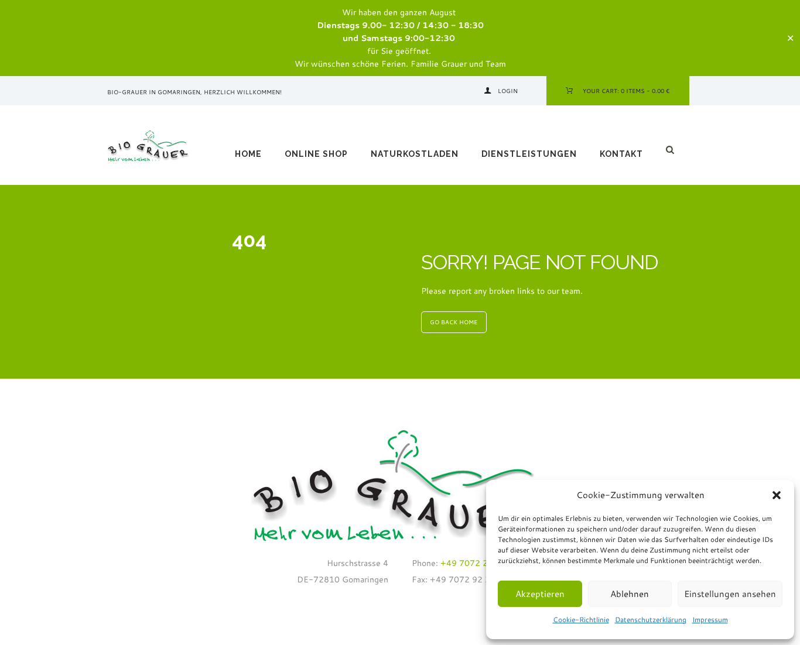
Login (508, 91)
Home (248, 154)
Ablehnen (629, 594)
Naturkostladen (415, 154)
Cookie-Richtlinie (581, 620)
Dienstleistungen (529, 154)
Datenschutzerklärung (650, 620)
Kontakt (621, 154)
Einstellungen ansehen (730, 594)
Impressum (710, 620)
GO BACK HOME (453, 322)
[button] (776, 495)
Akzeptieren (540, 594)
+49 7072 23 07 (472, 563)
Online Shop (316, 154)
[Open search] (672, 150)
